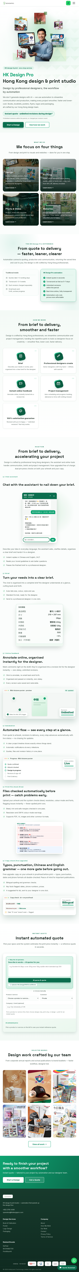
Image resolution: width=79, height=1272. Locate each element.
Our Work (44, 1228)
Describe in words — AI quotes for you (23, 962)
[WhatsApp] (68, 3)
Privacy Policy (46, 1234)
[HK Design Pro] (8, 3)
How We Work (46, 1226)
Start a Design (13, 125)
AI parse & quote (39, 980)
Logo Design (7, 1228)
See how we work (37, 125)
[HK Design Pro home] (8, 1197)
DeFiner (5, 1246)
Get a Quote (34, 1180)
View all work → (39, 1144)
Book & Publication (9, 1223)
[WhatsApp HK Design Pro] (74, 1260)
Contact (43, 1231)
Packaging (6, 1231)
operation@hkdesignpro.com (13, 1212)
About (43, 1223)
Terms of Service (47, 1237)
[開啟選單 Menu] (74, 3)
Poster (5, 1226)
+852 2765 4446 (9, 1209)
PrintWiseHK (7, 1251)
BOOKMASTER (8, 1249)
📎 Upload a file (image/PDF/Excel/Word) (23, 984)
